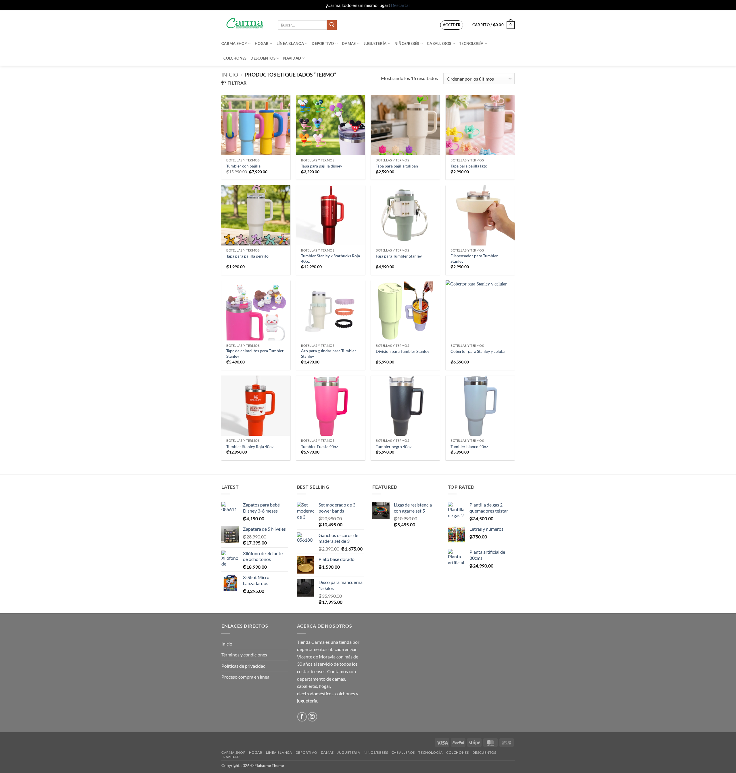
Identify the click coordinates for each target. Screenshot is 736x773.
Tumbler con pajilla (243, 165)
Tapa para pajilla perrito (247, 256)
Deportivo (323, 43)
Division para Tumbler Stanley (402, 351)
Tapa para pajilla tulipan (397, 165)
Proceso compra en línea (245, 676)
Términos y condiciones (244, 654)
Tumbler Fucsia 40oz (319, 446)
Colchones (234, 58)
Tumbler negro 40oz (393, 446)
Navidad (292, 58)
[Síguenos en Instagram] (312, 716)
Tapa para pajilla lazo (469, 165)
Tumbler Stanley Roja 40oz (249, 446)
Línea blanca (290, 43)
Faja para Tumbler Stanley (399, 256)
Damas (349, 43)
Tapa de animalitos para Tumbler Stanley (255, 353)
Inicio (229, 74)
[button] (451, 25)
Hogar (262, 43)
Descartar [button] (400, 5)
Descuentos (262, 58)
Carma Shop (234, 43)
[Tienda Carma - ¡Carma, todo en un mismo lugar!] (245, 23)
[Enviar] (332, 25)
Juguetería (375, 43)
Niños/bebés (406, 43)
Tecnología (471, 43)
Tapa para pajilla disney (321, 165)
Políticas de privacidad (243, 666)
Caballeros (439, 43)
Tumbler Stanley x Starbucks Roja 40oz (330, 258)
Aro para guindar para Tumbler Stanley (328, 353)
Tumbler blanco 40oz (469, 446)
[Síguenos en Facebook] (302, 716)
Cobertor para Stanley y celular (478, 351)
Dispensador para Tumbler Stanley (474, 258)
